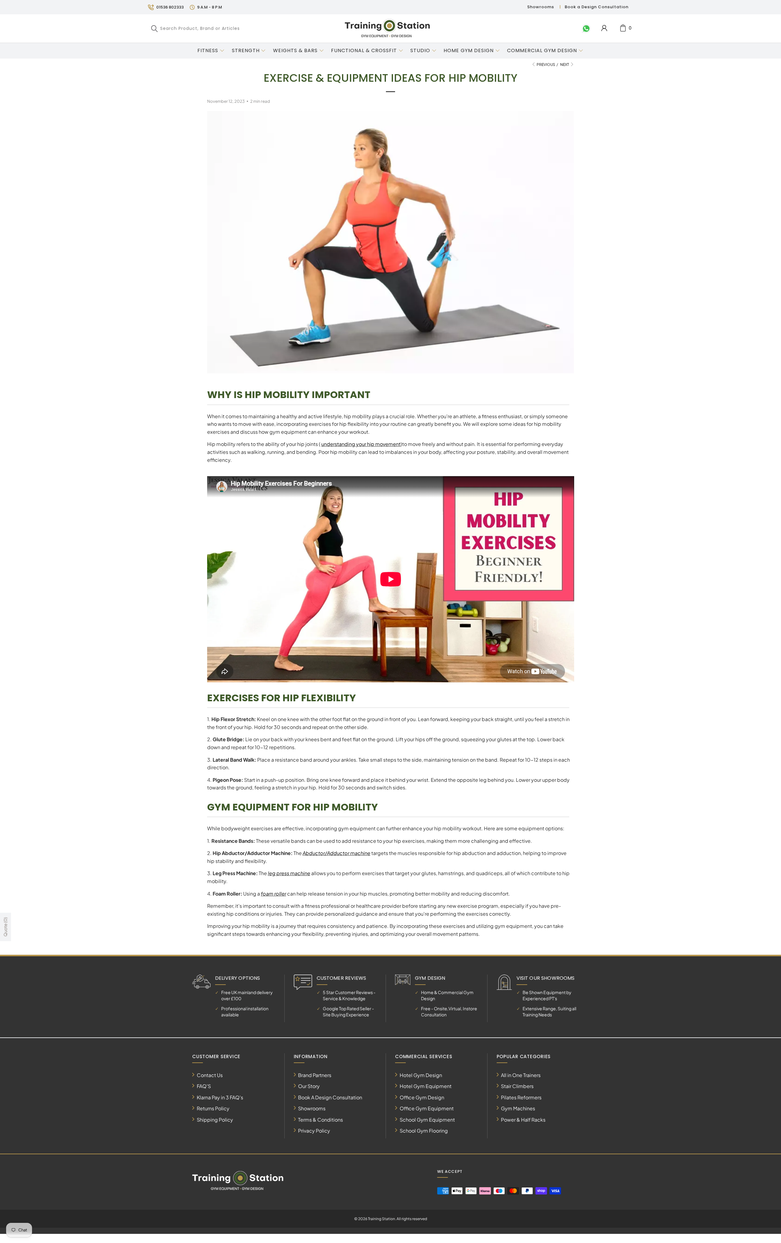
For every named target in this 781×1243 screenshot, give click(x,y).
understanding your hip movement (361, 444)
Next (565, 64)
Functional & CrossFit (364, 50)
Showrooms (540, 7)
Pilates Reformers (521, 1097)
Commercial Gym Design (542, 50)
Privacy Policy (314, 1130)
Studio (420, 50)
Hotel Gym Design (421, 1075)
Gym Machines (518, 1108)
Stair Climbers (517, 1086)
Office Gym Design (422, 1097)
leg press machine (289, 873)
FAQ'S (204, 1086)
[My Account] (604, 28)
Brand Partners (314, 1075)
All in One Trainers (521, 1075)
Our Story (309, 1086)
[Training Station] (387, 28)
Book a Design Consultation (596, 7)
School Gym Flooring (424, 1130)
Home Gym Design (469, 50)
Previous (545, 64)
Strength (246, 50)
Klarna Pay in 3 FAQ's (220, 1097)
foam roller (273, 893)
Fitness (207, 50)
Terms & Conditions (320, 1119)
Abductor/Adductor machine (336, 853)
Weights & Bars (295, 50)
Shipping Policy (215, 1119)
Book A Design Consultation (330, 1097)
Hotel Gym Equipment (426, 1086)
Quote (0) (5, 926)
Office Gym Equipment (427, 1108)
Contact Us (210, 1075)
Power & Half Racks (523, 1119)
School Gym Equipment (427, 1119)
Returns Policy (213, 1108)
